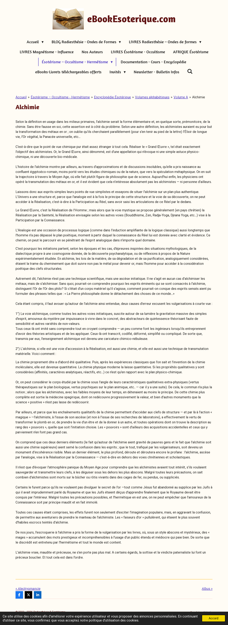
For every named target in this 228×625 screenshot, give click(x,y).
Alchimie (198, 97)
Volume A (181, 97)
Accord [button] (213, 618)
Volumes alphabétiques (152, 97)
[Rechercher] (190, 71)
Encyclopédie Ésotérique (112, 97)
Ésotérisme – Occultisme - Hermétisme (60, 97)
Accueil (21, 97)
